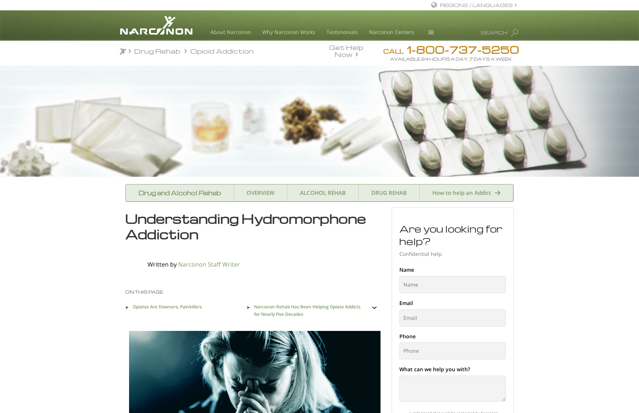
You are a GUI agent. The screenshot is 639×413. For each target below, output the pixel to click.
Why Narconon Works (288, 31)
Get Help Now (346, 50)
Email (406, 303)
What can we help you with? (434, 369)
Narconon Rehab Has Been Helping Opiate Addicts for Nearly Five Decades (307, 310)
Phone (407, 336)
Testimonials (342, 31)
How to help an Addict (461, 192)
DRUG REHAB (389, 192)
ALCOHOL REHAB (323, 192)
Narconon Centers (391, 31)
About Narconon (230, 31)
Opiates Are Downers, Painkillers (167, 307)
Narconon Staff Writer (209, 264)
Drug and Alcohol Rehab (179, 193)
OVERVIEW (260, 192)
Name (406, 269)
